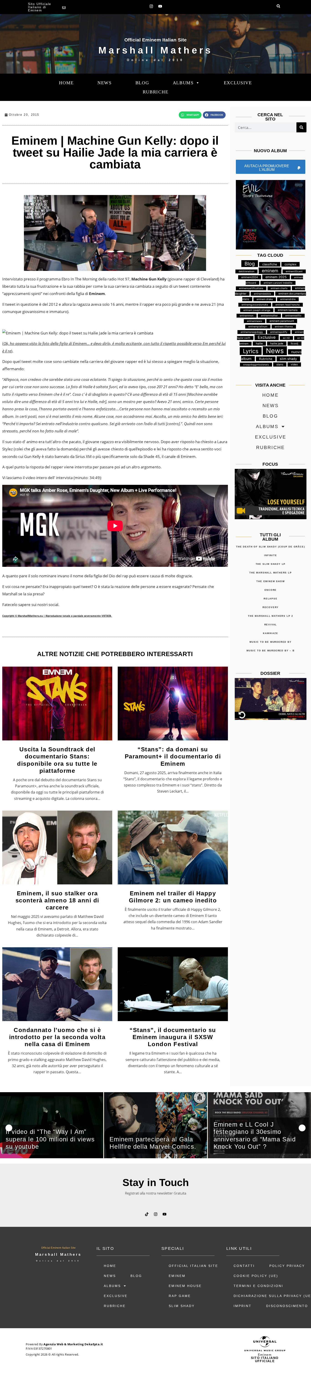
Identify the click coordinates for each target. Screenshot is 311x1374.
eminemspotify (278, 332)
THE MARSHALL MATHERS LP (270, 572)
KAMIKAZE (270, 633)
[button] (278, 6)
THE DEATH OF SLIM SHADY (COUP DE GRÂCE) (270, 546)
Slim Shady (182, 1306)
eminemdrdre (288, 299)
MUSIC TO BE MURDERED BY (270, 642)
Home (66, 82)
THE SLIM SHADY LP (271, 564)
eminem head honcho (287, 304)
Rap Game (180, 1296)
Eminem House (185, 1286)
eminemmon (246, 315)
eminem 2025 (276, 277)
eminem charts (279, 288)
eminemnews (254, 321)
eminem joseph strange (256, 310)
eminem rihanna (284, 326)
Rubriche (155, 91)
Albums (183, 82)
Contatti (244, 1266)
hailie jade (276, 343)
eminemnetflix (293, 315)
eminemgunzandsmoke (255, 304)
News (275, 351)
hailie (259, 343)
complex (290, 264)
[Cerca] (301, 127)
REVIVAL (270, 624)
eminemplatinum (257, 326)
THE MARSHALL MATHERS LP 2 (270, 616)
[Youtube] (160, 6)
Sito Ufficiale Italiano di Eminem (39, 7)
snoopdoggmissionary (256, 364)
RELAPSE (271, 598)
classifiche (269, 264)
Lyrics (250, 351)
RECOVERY (271, 607)
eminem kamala (288, 310)
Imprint (243, 1306)
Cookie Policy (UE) (256, 1276)
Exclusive (238, 82)
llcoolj (294, 343)
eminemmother (269, 315)
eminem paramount (282, 321)
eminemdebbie (262, 293)
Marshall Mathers (155, 50)
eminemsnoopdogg (252, 332)
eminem (270, 270)
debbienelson (246, 271)
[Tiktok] (146, 1214)
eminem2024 (249, 277)
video (294, 364)
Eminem (177, 1276)
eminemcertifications (251, 288)
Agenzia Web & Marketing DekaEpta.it (73, 1344)
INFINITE (270, 555)
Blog (142, 82)
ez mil (286, 337)
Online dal (155, 60)
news (104, 82)
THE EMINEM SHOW (270, 581)
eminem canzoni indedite (278, 282)
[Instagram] (151, 6)
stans (279, 364)
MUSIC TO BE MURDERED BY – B (271, 650)
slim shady (288, 359)
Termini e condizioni (258, 1286)
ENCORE (271, 590)
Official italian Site (193, 1266)
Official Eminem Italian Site (155, 39)
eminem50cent (294, 271)
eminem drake (265, 299)
